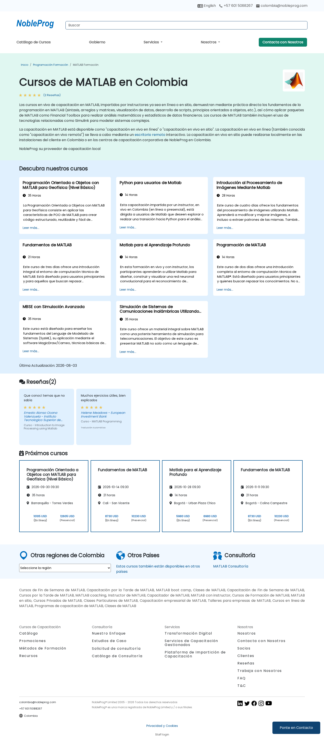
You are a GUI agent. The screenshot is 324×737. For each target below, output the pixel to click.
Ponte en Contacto (296, 727)
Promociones (32, 640)
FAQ (241, 678)
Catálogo (28, 633)
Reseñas (245, 663)
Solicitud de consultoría (116, 649)
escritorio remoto (150, 134)
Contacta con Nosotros (283, 42)
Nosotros (209, 42)
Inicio (24, 65)
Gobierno (97, 42)
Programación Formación (50, 65)
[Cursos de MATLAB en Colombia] (39, 23)
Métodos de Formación (42, 648)
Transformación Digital (188, 633)
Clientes (245, 655)
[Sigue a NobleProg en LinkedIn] (240, 703)
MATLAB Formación (86, 65)
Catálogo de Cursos (34, 42)
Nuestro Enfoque (109, 633)
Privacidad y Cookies (162, 726)
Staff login (162, 734)
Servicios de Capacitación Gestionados (191, 642)
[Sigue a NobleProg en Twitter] (247, 703)
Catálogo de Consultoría (117, 656)
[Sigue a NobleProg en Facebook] (254, 703)
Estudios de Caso (109, 640)
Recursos (28, 655)
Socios (244, 648)
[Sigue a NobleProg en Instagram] (261, 703)
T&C (241, 685)
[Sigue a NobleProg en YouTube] (269, 703)
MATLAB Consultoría (230, 566)
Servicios (152, 42)
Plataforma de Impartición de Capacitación (195, 654)
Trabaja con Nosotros (259, 670)
